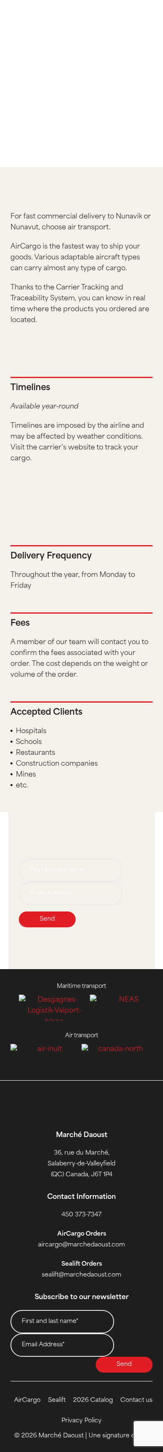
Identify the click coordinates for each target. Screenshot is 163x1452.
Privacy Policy (81, 1421)
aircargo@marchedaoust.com (81, 1245)
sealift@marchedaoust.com (81, 1275)
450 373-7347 (81, 1215)
